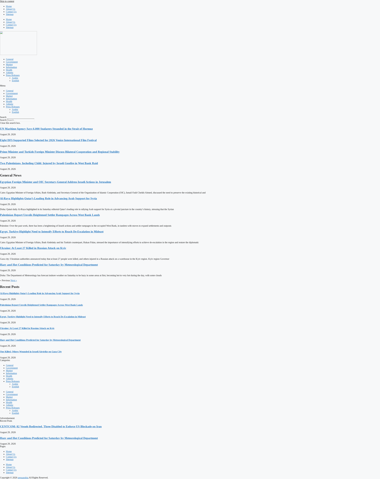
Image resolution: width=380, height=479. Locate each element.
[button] (190, 85)
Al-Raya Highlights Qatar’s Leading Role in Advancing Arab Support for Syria (48, 198)
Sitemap (10, 14)
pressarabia (23, 477)
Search (3, 120)
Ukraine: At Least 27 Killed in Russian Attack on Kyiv (33, 248)
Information (11, 67)
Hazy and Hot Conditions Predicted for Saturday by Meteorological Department (49, 264)
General (9, 59)
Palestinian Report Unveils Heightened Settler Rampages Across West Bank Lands (50, 214)
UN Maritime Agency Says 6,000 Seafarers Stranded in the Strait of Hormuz (46, 128)
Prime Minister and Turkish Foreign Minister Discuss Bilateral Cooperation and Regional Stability (60, 151)
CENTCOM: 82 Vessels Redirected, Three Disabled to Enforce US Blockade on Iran (51, 426)
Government (12, 62)
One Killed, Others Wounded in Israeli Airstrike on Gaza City (31, 351)
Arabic (15, 78)
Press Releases (13, 75)
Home (9, 6)
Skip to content (7, 1)
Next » (14, 280)
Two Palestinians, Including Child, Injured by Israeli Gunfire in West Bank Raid (49, 163)
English (15, 80)
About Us (10, 9)
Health (9, 70)
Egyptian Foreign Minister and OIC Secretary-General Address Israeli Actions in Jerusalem (55, 181)
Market (9, 64)
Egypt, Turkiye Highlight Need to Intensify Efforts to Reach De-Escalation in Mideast (51, 231)
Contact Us (11, 11)
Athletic (9, 72)
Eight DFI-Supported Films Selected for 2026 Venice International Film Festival (48, 140)
